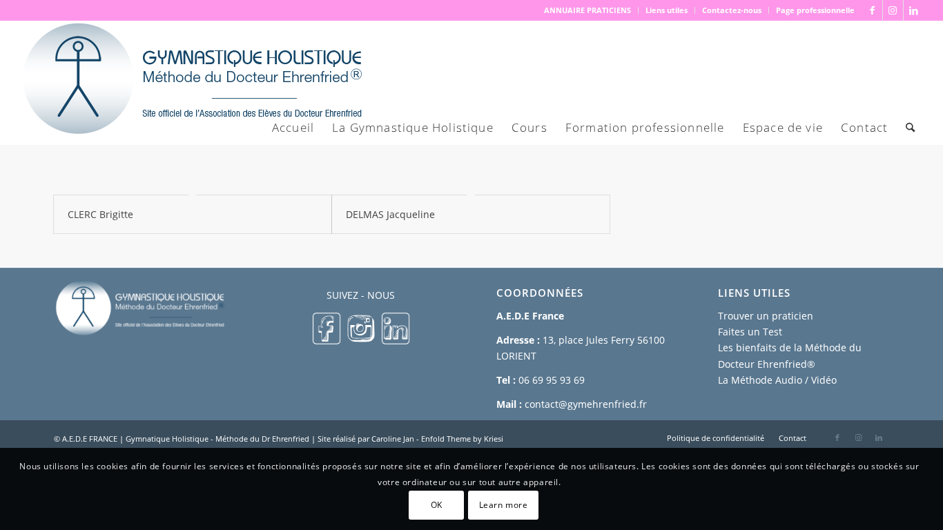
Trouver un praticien (765, 315)
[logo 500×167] (191, 83)
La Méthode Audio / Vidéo (777, 379)
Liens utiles (666, 10)
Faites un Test (750, 331)
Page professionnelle (815, 10)
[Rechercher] (910, 127)
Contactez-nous (731, 10)
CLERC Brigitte (100, 214)
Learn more (503, 504)
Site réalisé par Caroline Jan (366, 438)
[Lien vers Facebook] (872, 10)
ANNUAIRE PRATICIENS (587, 10)
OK (437, 504)
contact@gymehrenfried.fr (586, 404)
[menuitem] (588, 10)
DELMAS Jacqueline (390, 214)
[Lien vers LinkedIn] (914, 10)
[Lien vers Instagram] (893, 10)
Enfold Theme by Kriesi (462, 438)
